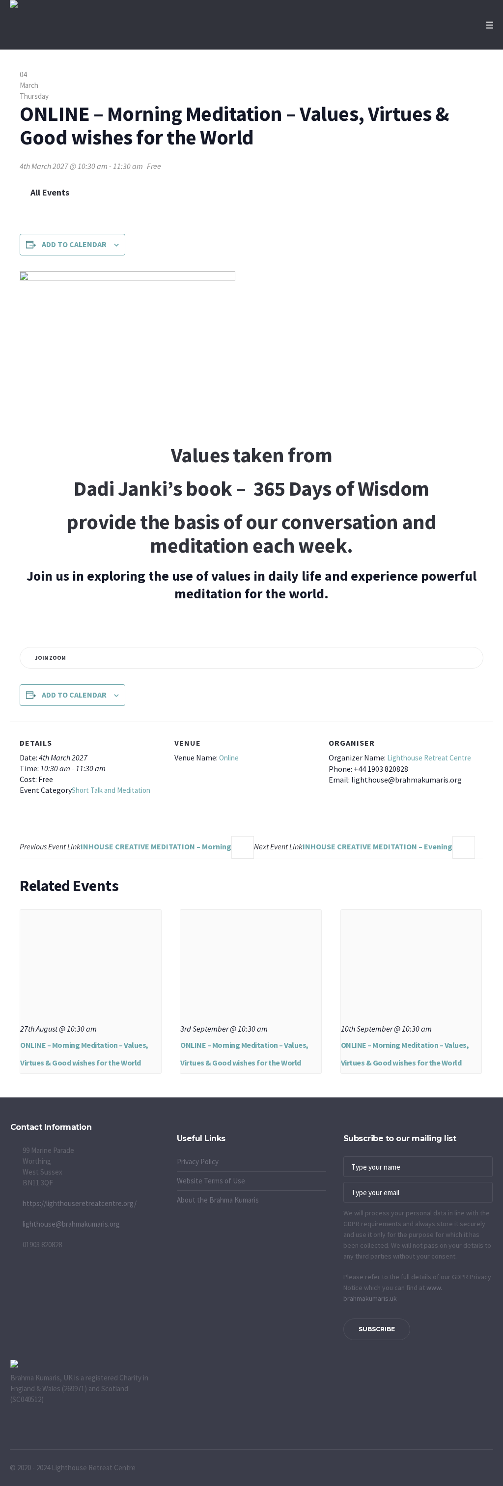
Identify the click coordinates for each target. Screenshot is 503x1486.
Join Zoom (50, 657)
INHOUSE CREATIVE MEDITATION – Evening (353, 846)
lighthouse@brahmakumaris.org (71, 1224)
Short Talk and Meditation (111, 790)
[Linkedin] (210, 1128)
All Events (48, 192)
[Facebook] (173, 1128)
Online (229, 757)
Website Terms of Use (211, 1180)
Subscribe (377, 1329)
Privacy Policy (198, 1161)
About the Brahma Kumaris (218, 1200)
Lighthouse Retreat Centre (429, 757)
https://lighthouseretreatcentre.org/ (80, 1203)
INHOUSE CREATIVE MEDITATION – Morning (125, 846)
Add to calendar (74, 244)
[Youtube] (185, 1128)
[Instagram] (197, 1128)
